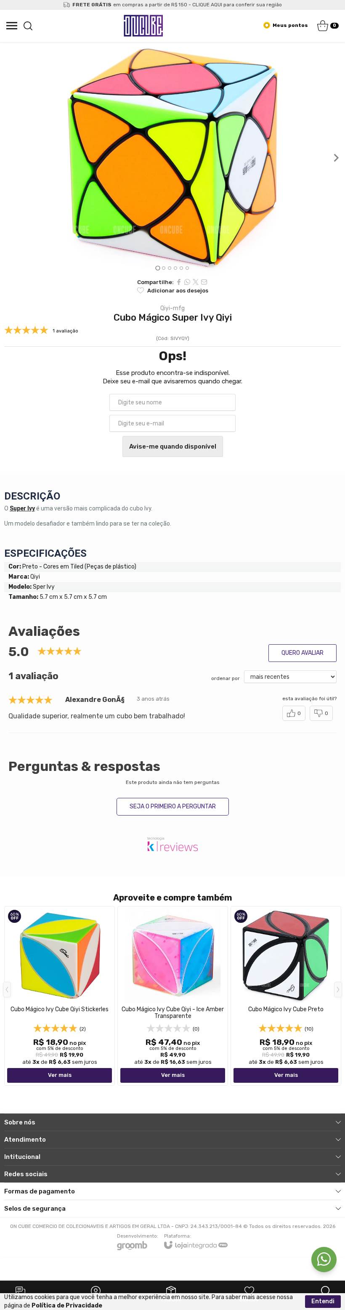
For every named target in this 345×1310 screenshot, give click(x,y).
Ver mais (60, 1075)
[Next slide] (336, 158)
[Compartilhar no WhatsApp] (187, 282)
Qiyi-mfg (172, 308)
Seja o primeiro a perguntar (173, 806)
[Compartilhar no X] (196, 282)
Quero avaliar (302, 652)
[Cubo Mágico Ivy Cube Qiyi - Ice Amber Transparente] (173, 995)
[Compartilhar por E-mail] (204, 282)
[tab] (157, 268)
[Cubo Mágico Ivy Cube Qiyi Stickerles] (59, 995)
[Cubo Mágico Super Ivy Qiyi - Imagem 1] (172, 158)
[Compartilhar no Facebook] (179, 282)
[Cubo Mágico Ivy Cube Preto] (286, 995)
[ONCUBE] (143, 25)
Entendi (322, 1301)
